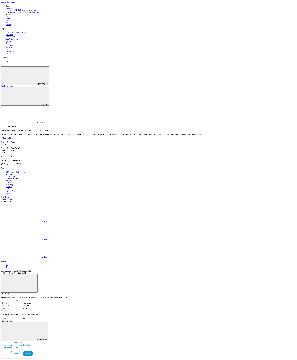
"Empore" (63, 134)
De (7, 63)
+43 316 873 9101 (8, 156)
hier (10, 138)
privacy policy (30, 314)
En (7, 61)
